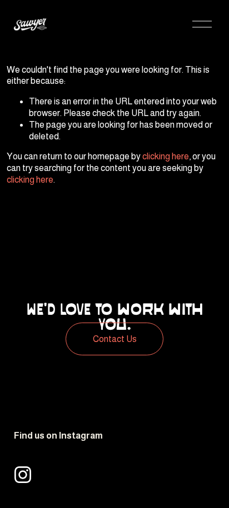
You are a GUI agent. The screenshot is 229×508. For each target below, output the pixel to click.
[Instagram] (23, 475)
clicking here (165, 156)
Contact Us (115, 339)
